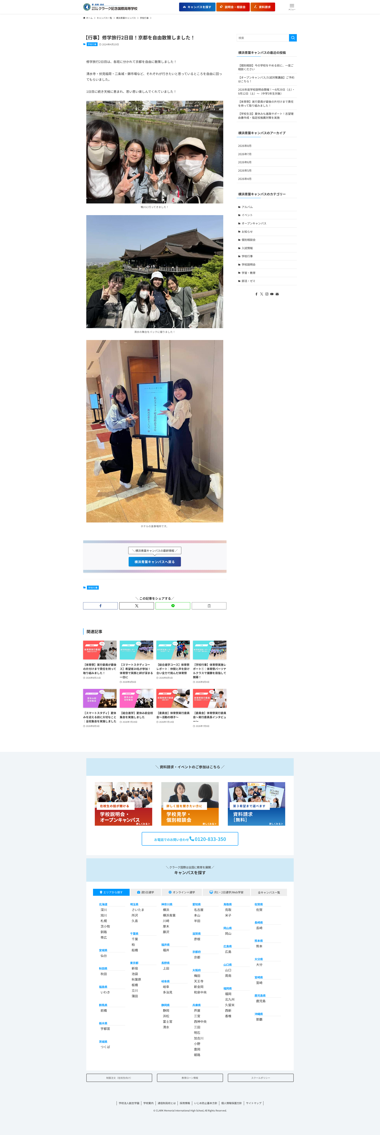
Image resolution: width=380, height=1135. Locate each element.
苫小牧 (105, 926)
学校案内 (148, 1103)
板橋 (135, 984)
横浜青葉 (169, 915)
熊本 (259, 946)
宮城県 (103, 950)
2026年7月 (245, 154)
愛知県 (196, 904)
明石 (197, 1032)
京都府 (196, 952)
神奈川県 (166, 904)
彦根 (197, 938)
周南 (228, 975)
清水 (166, 1027)
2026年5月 (245, 170)
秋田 (104, 973)
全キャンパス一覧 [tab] (269, 892)
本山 (197, 915)
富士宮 (167, 1021)
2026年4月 (245, 179)
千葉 (135, 938)
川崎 (166, 920)
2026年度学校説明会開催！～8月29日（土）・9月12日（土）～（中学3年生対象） (266, 91)
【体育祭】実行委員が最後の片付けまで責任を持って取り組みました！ (266, 103)
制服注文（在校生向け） (119, 1077)
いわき (105, 992)
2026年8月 (245, 146)
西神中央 (200, 1021)
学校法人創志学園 (129, 1103)
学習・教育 (249, 273)
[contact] (277, 294)
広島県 (227, 946)
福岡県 (227, 988)
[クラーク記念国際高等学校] (110, 7)
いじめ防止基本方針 (205, 1103)
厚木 (166, 926)
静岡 (166, 1010)
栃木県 (103, 1023)
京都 (197, 957)
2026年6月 (245, 162)
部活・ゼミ (249, 281)
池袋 (135, 973)
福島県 (103, 987)
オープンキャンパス (254, 223)
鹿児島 (261, 1000)
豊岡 (197, 1049)
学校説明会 (249, 264)
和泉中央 (200, 992)
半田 (197, 920)
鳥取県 (227, 904)
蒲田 (135, 995)
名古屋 (198, 909)
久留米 (230, 1004)
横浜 (166, 909)
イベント (247, 215)
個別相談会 (249, 240)
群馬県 (103, 1005)
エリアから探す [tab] (113, 892)
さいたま (138, 909)
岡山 (228, 933)
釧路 (104, 931)
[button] (292, 7)
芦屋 (197, 1010)
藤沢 (166, 931)
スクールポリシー (260, 1077)
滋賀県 (196, 933)
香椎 (228, 1015)
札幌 (104, 920)
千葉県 (134, 933)
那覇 (259, 1019)
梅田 (197, 975)
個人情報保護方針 (231, 1103)
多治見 (167, 992)
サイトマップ (253, 1103)
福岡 (228, 993)
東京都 (134, 963)
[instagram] (267, 294)
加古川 (198, 1038)
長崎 (259, 927)
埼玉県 (134, 904)
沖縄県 (259, 1014)
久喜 (135, 920)
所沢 (135, 915)
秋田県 (103, 968)
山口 (228, 970)
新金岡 (198, 986)
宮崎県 (259, 977)
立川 (135, 990)
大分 (259, 964)
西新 (228, 1010)
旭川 (104, 915)
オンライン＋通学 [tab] (184, 892)
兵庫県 (196, 1005)
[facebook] (256, 294)
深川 (104, 909)
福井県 (165, 944)
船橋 (135, 950)
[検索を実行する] (293, 38)
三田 (197, 1027)
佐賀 (259, 909)
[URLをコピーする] (209, 605)
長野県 (165, 963)
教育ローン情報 (190, 1077)
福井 (166, 950)
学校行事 (92, 44)
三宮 (197, 1015)
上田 (166, 968)
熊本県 (259, 940)
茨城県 (103, 1041)
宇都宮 (105, 1028)
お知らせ (247, 232)
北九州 (230, 999)
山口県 (227, 964)
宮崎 (259, 982)
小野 (197, 1043)
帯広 (104, 937)
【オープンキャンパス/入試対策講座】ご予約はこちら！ (266, 79)
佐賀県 (259, 904)
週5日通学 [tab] (147, 892)
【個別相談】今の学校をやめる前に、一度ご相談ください (266, 67)
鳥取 (228, 909)
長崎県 (259, 922)
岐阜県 (165, 981)
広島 (228, 951)
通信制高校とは (167, 1103)
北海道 (103, 904)
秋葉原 (136, 979)
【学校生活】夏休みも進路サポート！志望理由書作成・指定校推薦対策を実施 (266, 116)
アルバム (247, 207)
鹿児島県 (260, 995)
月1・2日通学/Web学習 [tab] (228, 892)
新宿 (135, 968)
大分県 (259, 959)
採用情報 (185, 1103)
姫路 (197, 1054)
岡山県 (227, 928)
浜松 (166, 1015)
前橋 (104, 1010)
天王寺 (198, 981)
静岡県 (165, 1005)
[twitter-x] (262, 294)
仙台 (104, 955)
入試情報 (247, 248)
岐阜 (166, 986)
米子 (228, 915)
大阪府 (196, 970)
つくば (105, 1046)
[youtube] (272, 294)
